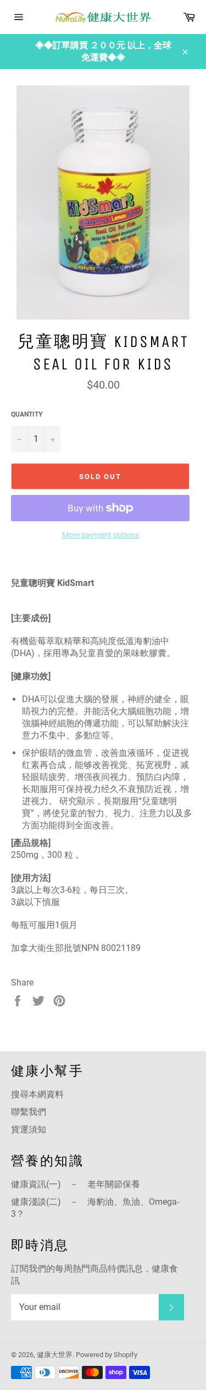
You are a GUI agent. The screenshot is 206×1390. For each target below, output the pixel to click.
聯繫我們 (28, 1112)
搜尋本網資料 (37, 1094)
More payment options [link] (100, 535)
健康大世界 (55, 1355)
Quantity (26, 414)
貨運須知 (28, 1129)
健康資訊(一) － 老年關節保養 (75, 1184)
